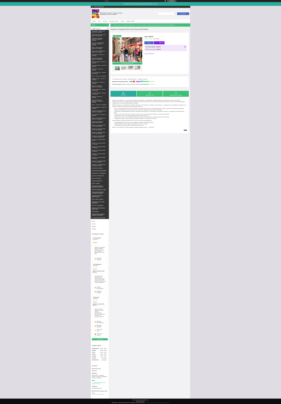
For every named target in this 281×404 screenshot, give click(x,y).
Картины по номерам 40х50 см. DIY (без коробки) (98, 133)
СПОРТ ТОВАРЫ (96, 183)
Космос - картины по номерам (99, 104)
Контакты (105, 21)
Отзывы (122, 21)
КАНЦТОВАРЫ (95, 211)
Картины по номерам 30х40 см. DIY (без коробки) (98, 129)
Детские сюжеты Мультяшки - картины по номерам (99, 118)
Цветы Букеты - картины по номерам (98, 83)
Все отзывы (100, 339)
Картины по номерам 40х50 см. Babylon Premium (98, 165)
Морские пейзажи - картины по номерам (99, 66)
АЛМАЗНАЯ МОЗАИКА (97, 168)
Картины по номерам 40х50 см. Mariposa (98, 147)
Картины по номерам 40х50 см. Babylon (98, 154)
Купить (149, 42)
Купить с (157, 42)
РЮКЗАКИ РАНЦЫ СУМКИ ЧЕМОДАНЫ (98, 202)
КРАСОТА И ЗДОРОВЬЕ (97, 205)
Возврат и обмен (130, 21)
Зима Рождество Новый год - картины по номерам (99, 35)
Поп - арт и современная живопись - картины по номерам (98, 43)
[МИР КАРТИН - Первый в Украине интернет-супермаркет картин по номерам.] (95, 13)
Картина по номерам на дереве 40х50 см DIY (97, 122)
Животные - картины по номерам (97, 69)
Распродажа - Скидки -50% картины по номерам (98, 31)
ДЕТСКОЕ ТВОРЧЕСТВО (98, 175)
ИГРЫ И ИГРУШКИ (96, 178)
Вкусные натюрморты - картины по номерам (97, 86)
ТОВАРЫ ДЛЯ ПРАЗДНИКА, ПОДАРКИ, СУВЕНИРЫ (98, 215)
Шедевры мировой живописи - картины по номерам (99, 111)
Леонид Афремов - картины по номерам (99, 108)
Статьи (93, 223)
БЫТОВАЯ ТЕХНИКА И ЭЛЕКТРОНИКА (97, 196)
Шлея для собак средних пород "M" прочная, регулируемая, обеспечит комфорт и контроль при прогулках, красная (100, 312)
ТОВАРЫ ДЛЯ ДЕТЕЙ (97, 181)
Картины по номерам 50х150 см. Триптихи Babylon (99, 161)
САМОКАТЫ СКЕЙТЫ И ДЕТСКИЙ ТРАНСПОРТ (97, 186)
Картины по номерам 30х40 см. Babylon (98, 151)
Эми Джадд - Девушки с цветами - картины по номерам (97, 39)
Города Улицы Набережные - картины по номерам (134, 25)
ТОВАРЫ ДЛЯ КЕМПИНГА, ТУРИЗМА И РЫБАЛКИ (98, 193)
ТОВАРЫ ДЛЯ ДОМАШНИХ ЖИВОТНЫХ (98, 208)
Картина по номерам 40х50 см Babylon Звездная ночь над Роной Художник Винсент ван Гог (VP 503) (100, 250)
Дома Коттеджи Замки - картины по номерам (97, 59)
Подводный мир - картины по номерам (99, 79)
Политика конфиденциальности (162, 402)
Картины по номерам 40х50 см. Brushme (98, 143)
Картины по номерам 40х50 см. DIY (98, 140)
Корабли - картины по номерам (97, 97)
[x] (186, 130)
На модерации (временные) (98, 217)
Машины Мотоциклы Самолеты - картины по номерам (97, 101)
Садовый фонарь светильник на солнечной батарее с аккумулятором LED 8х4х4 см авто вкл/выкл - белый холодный (100, 279)
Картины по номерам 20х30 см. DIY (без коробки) (98, 126)
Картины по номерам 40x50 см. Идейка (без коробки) (98, 136)
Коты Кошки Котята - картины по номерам (99, 73)
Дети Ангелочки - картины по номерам (99, 115)
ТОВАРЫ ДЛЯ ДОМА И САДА (99, 189)
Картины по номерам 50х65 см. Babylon (98, 158)
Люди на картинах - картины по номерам (98, 90)
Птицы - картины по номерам (99, 76)
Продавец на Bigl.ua (140, 401)
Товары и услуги (117, 25)
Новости (94, 226)
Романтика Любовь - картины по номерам (99, 93)
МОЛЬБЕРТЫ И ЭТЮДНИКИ (98, 173)
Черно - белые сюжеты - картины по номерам (98, 48)
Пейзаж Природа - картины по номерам (99, 62)
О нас (99, 21)
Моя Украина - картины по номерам (98, 55)
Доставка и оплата (114, 21)
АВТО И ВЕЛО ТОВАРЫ (97, 199)
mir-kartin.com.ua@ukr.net (98, 394)
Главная (94, 21)
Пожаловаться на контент (150, 402)
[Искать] (175, 13)
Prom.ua (147, 399)
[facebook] (184, 130)
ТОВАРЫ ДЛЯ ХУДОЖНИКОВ (99, 170)
